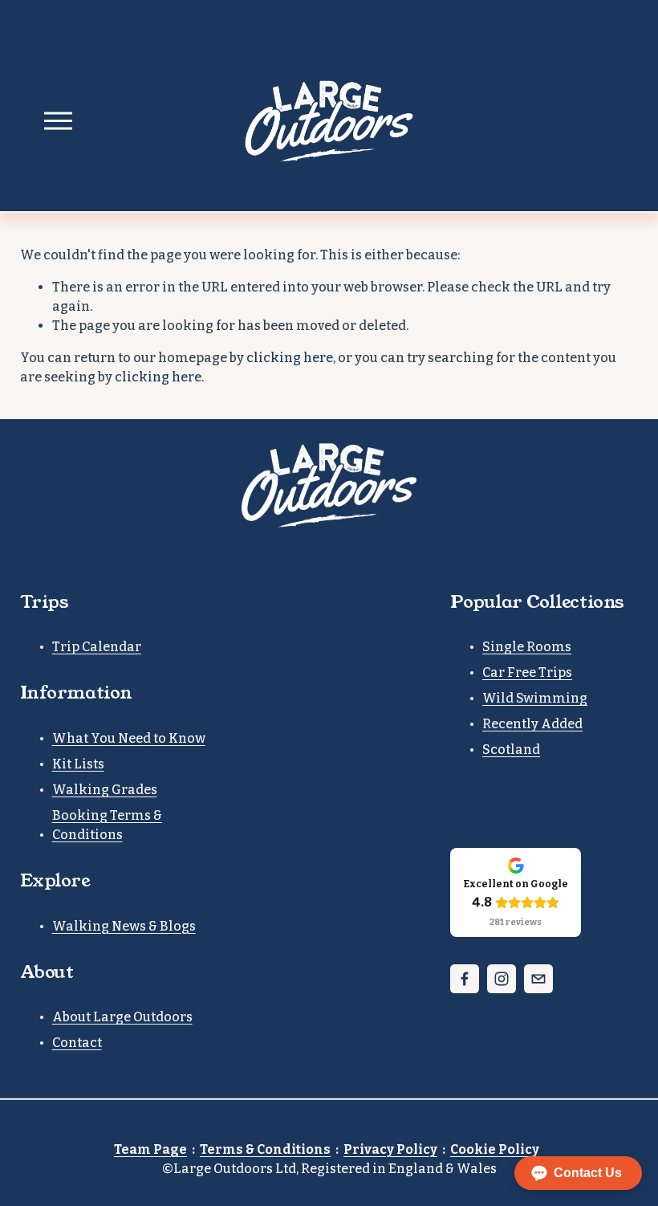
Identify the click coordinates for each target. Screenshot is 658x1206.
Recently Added (532, 723)
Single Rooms (526, 646)
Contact (77, 1042)
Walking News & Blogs (124, 926)
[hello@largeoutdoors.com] (538, 978)
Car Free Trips (527, 672)
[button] (578, 1173)
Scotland (511, 749)
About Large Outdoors (122, 1017)
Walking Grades (104, 789)
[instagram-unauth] (501, 978)
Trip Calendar (96, 646)
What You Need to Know (128, 738)
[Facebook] (464, 978)
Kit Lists (78, 764)
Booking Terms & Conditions (107, 825)
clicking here (289, 357)
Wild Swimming (534, 698)
